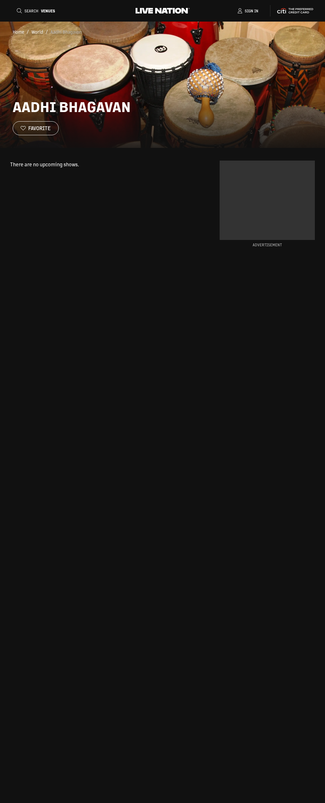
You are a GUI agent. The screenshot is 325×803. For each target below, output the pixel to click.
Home (18, 32)
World (37, 32)
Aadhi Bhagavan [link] (66, 32)
